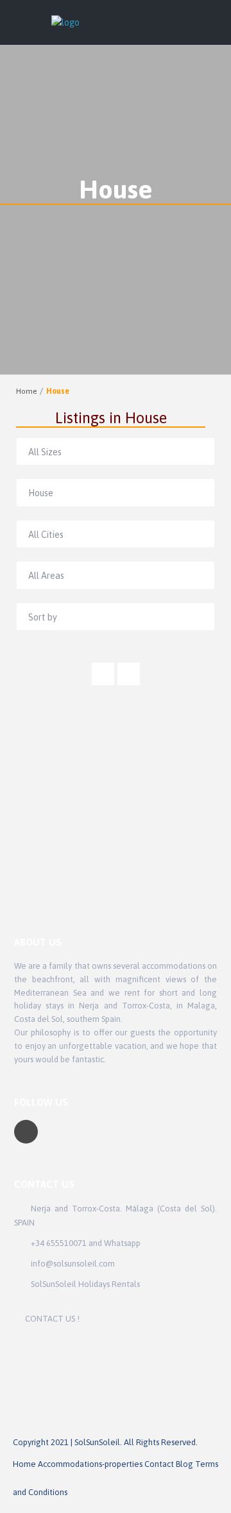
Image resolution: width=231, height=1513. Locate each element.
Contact (159, 1464)
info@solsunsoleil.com (73, 1263)
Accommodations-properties (90, 1464)
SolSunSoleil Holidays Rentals (85, 1284)
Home (26, 391)
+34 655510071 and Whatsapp (86, 1243)
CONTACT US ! (52, 1318)
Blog (184, 1464)
